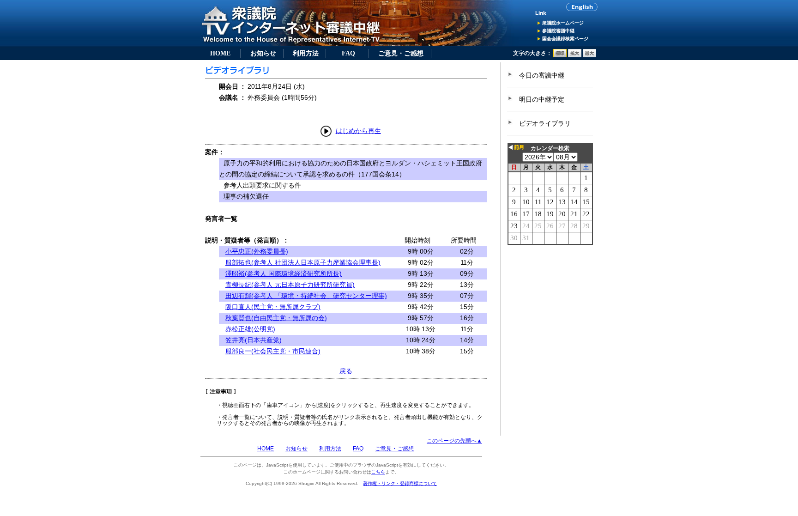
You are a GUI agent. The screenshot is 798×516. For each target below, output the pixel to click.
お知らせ (263, 53)
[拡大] (574, 55)
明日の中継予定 (541, 99)
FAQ (348, 53)
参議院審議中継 (558, 30)
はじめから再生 (358, 130)
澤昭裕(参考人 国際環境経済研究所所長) (283, 273)
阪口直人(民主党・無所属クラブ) (272, 306)
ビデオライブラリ (545, 123)
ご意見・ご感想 (400, 53)
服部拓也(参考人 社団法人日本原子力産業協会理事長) (303, 262)
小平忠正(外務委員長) (256, 251)
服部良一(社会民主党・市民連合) (272, 351)
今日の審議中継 (541, 75)
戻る (345, 371)
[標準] (560, 55)
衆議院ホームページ (563, 22)
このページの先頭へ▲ (454, 440)
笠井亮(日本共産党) (253, 340)
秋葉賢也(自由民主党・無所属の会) (276, 318)
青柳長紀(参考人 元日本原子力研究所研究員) (290, 284)
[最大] (589, 55)
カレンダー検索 (550, 148)
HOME (220, 53)
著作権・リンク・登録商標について (400, 483)
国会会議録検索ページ (565, 38)
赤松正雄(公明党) (250, 329)
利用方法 (306, 53)
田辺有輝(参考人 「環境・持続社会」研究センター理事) (306, 295)
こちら (378, 471)
